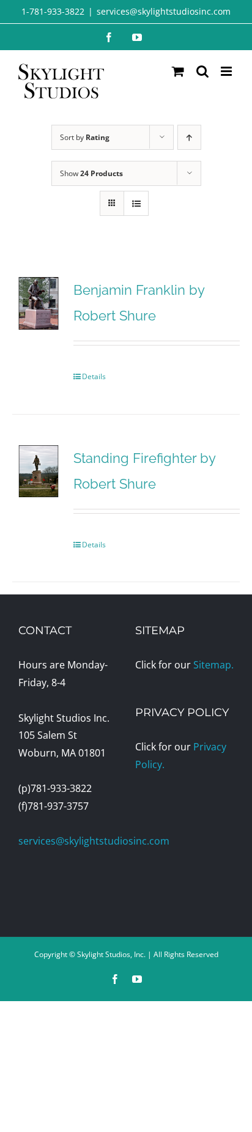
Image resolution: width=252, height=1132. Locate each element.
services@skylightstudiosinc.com (164, 11)
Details (94, 376)
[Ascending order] (189, 137)
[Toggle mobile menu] (227, 71)
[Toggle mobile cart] (178, 71)
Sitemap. (213, 664)
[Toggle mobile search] (202, 71)
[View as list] (136, 203)
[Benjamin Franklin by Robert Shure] (38, 303)
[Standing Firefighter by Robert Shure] (38, 471)
